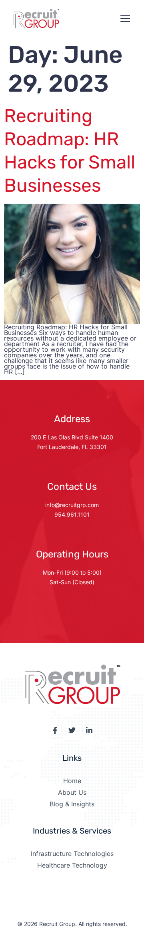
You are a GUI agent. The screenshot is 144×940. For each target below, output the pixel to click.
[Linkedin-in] (89, 730)
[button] (125, 19)
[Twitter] (72, 730)
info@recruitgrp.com (72, 504)
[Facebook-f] (54, 730)
